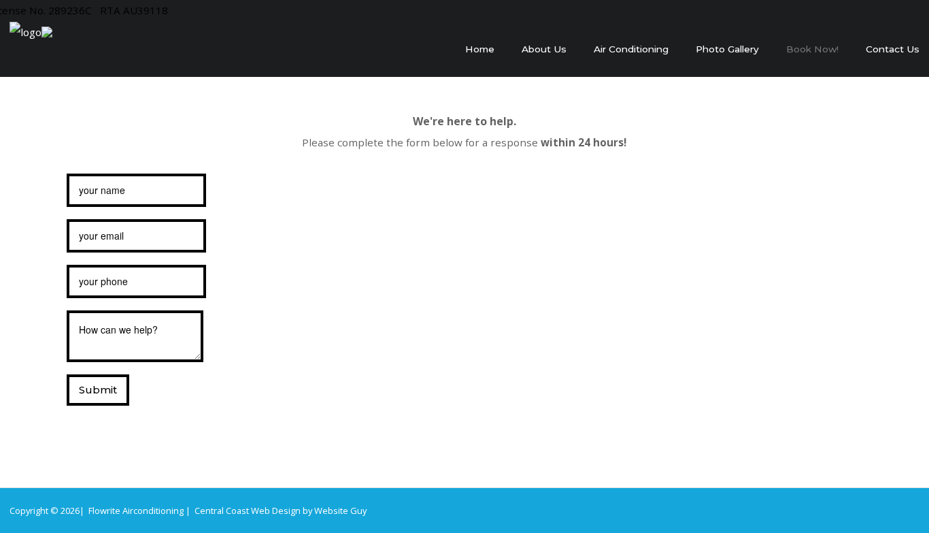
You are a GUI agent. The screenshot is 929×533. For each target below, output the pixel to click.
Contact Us (892, 49)
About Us (544, 49)
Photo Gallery (727, 49)
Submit (98, 389)
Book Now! (812, 49)
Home (479, 49)
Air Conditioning (631, 49)
